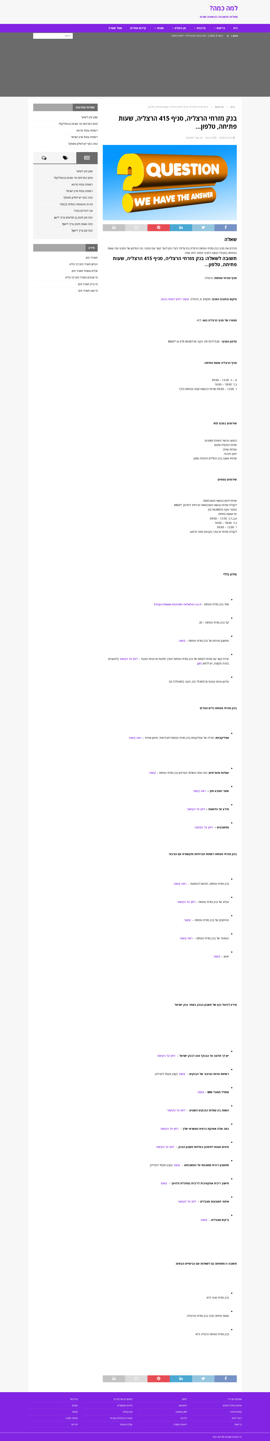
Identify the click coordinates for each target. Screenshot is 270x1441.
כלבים (184, 1418)
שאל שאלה (115, 28)
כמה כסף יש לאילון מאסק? (83, 144)
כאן (200, 663)
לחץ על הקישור (128, 659)
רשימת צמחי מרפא (87, 130)
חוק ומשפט (181, 1412)
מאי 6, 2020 (225, 137)
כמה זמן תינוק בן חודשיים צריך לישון (73, 217)
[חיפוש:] (53, 35)
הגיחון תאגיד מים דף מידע (83, 264)
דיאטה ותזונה (180, 1424)
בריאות (220, 28)
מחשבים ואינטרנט (123, 1399)
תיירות (74, 1424)
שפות (75, 1412)
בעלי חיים (237, 1418)
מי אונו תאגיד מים (88, 290)
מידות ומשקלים (124, 1405)
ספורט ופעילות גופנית (121, 1418)
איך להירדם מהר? (83, 211)
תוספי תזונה (72, 1418)
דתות (184, 1399)
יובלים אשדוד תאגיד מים (85, 271)
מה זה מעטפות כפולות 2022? (76, 204)
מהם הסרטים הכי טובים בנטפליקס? (78, 124)
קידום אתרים (138, 28)
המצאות (183, 1405)
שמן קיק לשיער (89, 117)
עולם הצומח (126, 1424)
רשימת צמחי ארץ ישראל (84, 137)
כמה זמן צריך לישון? (82, 230)
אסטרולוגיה (236, 1412)
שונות (160, 28)
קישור (181, 640)
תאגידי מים (92, 257)
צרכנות (201, 28)
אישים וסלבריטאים (232, 1405)
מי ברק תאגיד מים (88, 284)
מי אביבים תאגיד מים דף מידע (81, 277)
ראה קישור (135, 738)
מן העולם (180, 28)
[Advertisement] (135, 69)
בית (235, 28)
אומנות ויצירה (235, 1399)
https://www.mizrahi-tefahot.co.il (177, 604)
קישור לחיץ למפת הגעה (175, 299)
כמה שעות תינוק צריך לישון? (77, 224)
